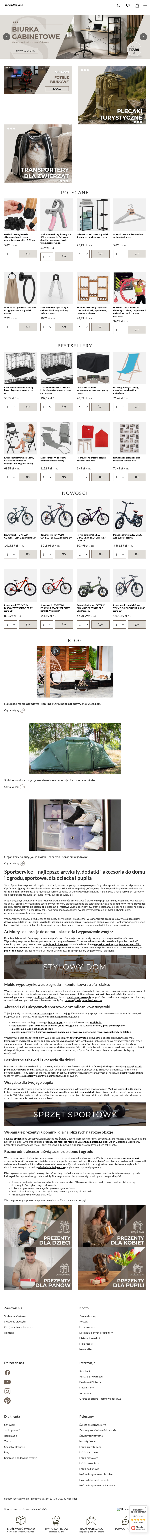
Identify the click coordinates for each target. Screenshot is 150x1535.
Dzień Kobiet (99, 1141)
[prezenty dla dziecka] (38, 1226)
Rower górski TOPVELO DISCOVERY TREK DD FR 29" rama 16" (18, 608)
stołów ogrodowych (46, 997)
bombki (19, 1161)
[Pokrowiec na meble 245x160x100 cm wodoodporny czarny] (93, 368)
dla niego (69, 1141)
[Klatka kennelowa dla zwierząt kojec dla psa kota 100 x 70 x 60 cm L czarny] (56, 368)
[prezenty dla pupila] (112, 1268)
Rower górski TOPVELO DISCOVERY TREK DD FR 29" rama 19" (91, 537)
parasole (69, 1000)
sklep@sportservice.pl (16, 1498)
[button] (6, 36)
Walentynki (84, 1141)
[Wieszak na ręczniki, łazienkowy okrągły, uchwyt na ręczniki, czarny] (20, 288)
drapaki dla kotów (90, 1092)
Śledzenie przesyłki (15, 1321)
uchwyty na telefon (120, 1031)
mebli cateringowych (79, 997)
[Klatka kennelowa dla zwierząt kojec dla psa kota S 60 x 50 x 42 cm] (20, 368)
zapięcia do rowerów (70, 1031)
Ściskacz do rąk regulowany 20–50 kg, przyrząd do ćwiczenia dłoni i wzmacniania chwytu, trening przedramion (55, 238)
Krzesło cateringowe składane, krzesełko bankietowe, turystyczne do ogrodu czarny (19, 460)
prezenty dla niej (52, 1141)
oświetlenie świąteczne (51, 1167)
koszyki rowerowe (46, 1031)
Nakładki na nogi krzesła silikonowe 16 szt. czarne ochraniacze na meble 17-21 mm (19, 237)
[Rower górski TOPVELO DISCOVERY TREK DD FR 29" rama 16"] (20, 585)
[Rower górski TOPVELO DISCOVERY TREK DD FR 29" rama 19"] (93, 515)
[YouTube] (37, 1382)
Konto (84, 1308)
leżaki (119, 994)
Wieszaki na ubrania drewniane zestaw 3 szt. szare (128, 236)
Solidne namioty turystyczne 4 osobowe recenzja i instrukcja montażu (49, 780)
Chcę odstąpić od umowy (18, 1327)
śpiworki (21, 1069)
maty (130, 1066)
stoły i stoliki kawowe (55, 944)
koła (34, 1028)
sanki (31, 1069)
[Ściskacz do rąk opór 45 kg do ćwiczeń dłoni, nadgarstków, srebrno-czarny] (56, 288)
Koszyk (83, 1321)
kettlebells (96, 1022)
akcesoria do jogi (21, 1028)
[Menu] (146, 5)
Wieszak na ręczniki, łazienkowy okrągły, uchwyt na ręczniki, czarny (20, 310)
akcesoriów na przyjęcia (36, 1075)
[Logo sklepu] (14, 5)
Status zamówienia (15, 1316)
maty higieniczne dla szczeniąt (61, 1092)
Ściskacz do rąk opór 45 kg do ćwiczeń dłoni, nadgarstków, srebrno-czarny (54, 310)
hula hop (64, 1025)
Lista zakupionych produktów (96, 1332)
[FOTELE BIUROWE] (38, 80)
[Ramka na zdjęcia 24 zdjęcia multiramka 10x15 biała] (129, 438)
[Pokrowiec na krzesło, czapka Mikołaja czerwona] (93, 438)
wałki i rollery (94, 1025)
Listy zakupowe (88, 1327)
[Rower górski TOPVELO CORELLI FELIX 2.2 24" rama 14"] (20, 515)
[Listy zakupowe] (128, 5)
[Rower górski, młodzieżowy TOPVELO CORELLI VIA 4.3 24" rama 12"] (129, 585)
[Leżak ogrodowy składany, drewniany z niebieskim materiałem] (129, 368)
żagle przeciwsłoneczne (88, 1000)
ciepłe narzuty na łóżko (128, 944)
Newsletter (86, 1349)
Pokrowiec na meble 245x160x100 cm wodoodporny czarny (92, 390)
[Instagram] (37, 1391)
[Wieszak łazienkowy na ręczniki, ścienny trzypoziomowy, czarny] (93, 214)
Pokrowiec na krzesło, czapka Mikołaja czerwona (91, 459)
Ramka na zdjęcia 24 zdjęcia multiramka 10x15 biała (126, 459)
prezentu (19, 1138)
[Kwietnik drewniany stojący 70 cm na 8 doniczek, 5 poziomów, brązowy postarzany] (93, 288)
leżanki (128, 994)
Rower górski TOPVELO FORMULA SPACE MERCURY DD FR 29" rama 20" (55, 608)
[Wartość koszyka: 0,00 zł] (137, 5)
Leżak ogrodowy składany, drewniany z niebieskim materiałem (126, 390)
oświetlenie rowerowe (95, 1031)
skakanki (53, 1025)
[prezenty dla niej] (112, 1226)
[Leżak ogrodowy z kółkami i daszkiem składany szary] (56, 438)
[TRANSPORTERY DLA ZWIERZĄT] (38, 153)
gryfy (59, 1022)
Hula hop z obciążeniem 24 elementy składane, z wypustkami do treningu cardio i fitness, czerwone (129, 311)
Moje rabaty (86, 1343)
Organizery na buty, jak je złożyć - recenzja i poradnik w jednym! (46, 857)
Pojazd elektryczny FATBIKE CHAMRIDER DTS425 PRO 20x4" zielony (91, 608)
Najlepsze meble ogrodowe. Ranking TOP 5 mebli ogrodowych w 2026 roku (52, 703)
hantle (51, 1022)
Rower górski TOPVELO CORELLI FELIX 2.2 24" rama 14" (20, 536)
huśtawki (100, 994)
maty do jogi (45, 1028)
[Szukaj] (118, 5)
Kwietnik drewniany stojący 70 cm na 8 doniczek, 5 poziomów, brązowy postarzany (92, 310)
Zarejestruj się (87, 1316)
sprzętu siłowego (42, 1013)
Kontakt (9, 1332)
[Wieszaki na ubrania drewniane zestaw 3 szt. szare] (129, 214)
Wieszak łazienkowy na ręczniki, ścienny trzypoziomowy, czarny (92, 236)
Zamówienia (13, 1308)
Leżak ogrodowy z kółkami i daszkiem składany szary (53, 459)
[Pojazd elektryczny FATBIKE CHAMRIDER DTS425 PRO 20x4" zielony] (93, 585)
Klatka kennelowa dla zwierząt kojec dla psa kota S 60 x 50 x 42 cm (19, 390)
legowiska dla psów (129, 1088)
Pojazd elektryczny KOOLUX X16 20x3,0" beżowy (127, 536)
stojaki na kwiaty (103, 944)
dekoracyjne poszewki (17, 947)
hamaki (110, 994)
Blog (75, 640)
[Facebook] (37, 1373)
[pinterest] (37, 1401)
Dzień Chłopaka (118, 1141)
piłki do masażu (38, 1025)
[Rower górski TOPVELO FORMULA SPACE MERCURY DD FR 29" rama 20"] (56, 585)
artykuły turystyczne (76, 1037)
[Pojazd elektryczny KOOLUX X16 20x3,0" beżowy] (129, 515)
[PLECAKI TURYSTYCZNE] (112, 95)
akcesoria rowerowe (23, 1031)
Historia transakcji (89, 1338)
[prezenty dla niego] (38, 1268)
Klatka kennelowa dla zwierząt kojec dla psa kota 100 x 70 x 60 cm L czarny (55, 390)
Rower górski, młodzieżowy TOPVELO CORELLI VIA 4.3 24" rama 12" (129, 608)
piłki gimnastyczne (114, 1025)
